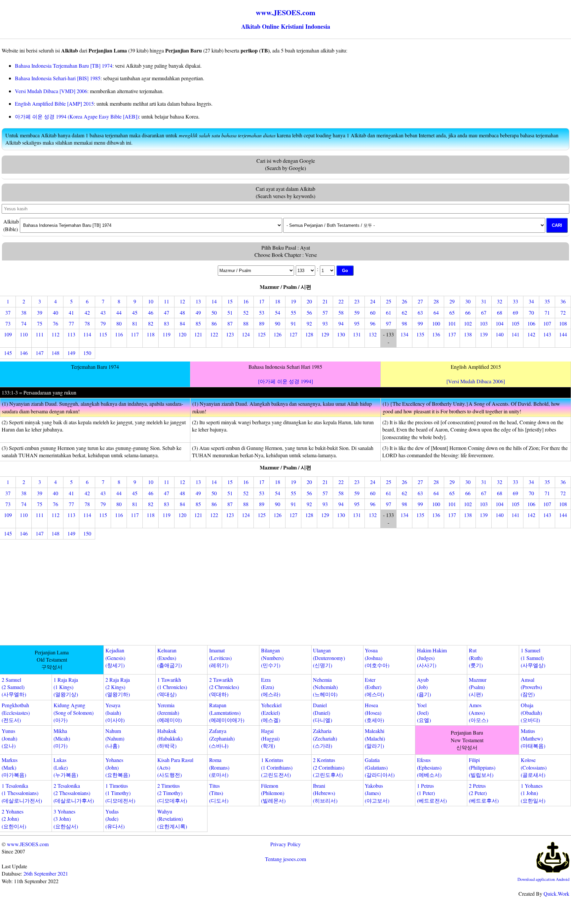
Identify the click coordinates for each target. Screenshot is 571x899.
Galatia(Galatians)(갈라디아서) (380, 767)
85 (198, 323)
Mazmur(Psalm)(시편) (477, 687)
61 (388, 312)
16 (245, 301)
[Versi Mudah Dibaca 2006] (475, 381)
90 (277, 323)
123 (230, 334)
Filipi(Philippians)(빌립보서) (482, 767)
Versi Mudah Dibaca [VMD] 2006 (51, 90)
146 (24, 352)
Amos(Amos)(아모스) (478, 712)
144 (563, 334)
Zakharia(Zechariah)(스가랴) (325, 738)
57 (325, 312)
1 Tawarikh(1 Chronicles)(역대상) (172, 687)
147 (40, 352)
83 (166, 323)
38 (23, 312)
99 (420, 323)
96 (372, 323)
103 (484, 323)
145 (8, 352)
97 (388, 323)
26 (404, 301)
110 (24, 334)
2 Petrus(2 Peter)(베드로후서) (484, 793)
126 (278, 334)
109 (8, 334)
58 (341, 312)
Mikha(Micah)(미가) (62, 738)
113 (71, 334)
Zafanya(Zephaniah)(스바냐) (222, 738)
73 (8, 323)
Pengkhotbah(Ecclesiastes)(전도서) (16, 712)
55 (293, 312)
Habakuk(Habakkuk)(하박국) (169, 738)
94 (341, 323)
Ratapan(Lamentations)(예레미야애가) (226, 712)
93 (325, 323)
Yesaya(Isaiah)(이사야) (115, 712)
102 (468, 323)
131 (357, 334)
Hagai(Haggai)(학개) (270, 738)
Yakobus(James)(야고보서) (377, 793)
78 (87, 323)
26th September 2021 (45, 873)
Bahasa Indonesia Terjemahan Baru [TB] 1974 (63, 65)
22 (341, 301)
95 (357, 323)
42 (87, 312)
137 (452, 334)
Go (345, 270)
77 (71, 323)
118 (151, 334)
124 (246, 334)
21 (325, 301)
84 (182, 323)
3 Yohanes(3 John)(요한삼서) (66, 819)
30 (468, 301)
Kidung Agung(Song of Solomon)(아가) (74, 712)
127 (293, 334)
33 (515, 301)
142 (531, 334)
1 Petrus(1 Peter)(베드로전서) (432, 793)
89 (261, 323)
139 (484, 334)
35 (547, 301)
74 (23, 323)
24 (372, 301)
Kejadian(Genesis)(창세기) (115, 658)
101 (452, 323)
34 (531, 301)
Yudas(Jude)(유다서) (115, 819)
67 (483, 312)
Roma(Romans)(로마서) (219, 767)
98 (404, 323)
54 (277, 312)
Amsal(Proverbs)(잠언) (531, 687)
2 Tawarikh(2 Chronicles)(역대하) (224, 687)
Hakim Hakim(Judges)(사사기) (432, 658)
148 (55, 352)
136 (436, 334)
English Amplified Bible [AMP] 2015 (54, 103)
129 (325, 334)
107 (547, 323)
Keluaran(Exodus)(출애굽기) (169, 658)
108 (563, 323)
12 (182, 301)
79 (103, 323)
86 (214, 323)
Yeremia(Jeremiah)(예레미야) (169, 712)
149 (71, 352)
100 (436, 323)
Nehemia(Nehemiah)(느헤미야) (325, 687)
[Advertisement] (285, 593)
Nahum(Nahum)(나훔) (114, 738)
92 (309, 323)
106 (531, 323)
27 (420, 301)
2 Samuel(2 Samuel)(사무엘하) (14, 687)
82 (150, 323)
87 (230, 323)
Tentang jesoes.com (285, 858)
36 (563, 301)
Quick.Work (556, 893)
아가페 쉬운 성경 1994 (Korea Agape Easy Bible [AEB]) (77, 116)
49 (198, 312)
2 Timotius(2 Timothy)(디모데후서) (172, 793)
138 (468, 334)
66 (468, 312)
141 (515, 334)
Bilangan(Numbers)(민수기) (272, 658)
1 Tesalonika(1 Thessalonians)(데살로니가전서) (22, 793)
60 (372, 312)
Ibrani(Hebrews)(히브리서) (325, 793)
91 (293, 323)
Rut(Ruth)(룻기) (476, 658)
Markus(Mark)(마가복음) (14, 767)
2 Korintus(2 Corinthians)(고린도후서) (328, 767)
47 (166, 312)
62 (404, 312)
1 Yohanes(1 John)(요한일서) (533, 793)
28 (436, 301)
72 (563, 312)
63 (420, 312)
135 (420, 334)
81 (134, 323)
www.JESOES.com (28, 844)
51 (230, 312)
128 (309, 334)
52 (245, 312)
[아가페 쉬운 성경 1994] (285, 381)
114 (87, 334)
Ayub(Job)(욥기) (424, 687)
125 (262, 334)
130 (341, 334)
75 (39, 323)
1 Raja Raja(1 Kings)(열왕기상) (66, 687)
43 (103, 312)
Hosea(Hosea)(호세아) (374, 712)
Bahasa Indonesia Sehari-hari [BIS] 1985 (57, 78)
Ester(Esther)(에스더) (374, 687)
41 (71, 312)
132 (373, 334)
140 (500, 334)
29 (452, 301)
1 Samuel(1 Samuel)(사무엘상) (533, 658)
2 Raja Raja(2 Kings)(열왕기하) (117, 687)
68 (499, 312)
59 (357, 312)
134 (404, 334)
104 (500, 323)
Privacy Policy (285, 844)
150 (87, 352)
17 (261, 301)
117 (135, 334)
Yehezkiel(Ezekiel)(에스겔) (271, 712)
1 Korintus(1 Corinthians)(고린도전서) (276, 767)
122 (214, 334)
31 (483, 301)
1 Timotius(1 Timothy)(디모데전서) (120, 793)
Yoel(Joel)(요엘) (424, 712)
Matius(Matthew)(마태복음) (533, 738)
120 (182, 334)
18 (277, 301)
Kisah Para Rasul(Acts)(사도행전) (175, 767)
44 (119, 312)
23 (357, 301)
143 (547, 334)
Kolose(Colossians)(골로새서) (534, 767)
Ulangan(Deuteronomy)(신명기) (329, 658)
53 (261, 312)
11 (166, 301)
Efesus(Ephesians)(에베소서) (429, 767)
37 (8, 312)
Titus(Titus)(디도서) (218, 793)
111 (40, 334)
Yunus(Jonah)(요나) (9, 738)
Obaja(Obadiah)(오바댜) (531, 712)
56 (309, 312)
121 (198, 334)
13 (198, 301)
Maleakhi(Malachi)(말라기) (375, 738)
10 (150, 301)
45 (134, 312)
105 (515, 323)
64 (436, 312)
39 (39, 312)
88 (245, 323)
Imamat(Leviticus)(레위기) (220, 658)
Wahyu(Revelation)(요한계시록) (172, 819)
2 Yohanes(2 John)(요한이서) (14, 819)
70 (531, 312)
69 (515, 312)
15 (230, 301)
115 (103, 334)
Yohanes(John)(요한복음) (117, 767)
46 (150, 312)
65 (452, 312)
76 (55, 323)
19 (293, 301)
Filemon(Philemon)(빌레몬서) (273, 793)
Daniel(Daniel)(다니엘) (322, 712)
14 (214, 301)
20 (309, 301)
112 (55, 334)
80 (119, 323)
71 (547, 312)
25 (388, 301)
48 (182, 312)
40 (55, 312)
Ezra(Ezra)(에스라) (270, 687)
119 (167, 334)
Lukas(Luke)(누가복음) (66, 767)
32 (499, 301)
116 (119, 334)
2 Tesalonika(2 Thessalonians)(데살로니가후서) (74, 793)
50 (214, 312)
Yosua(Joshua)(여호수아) (377, 658)
